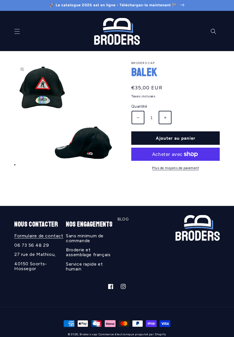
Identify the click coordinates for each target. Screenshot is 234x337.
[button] (17, 31)
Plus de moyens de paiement (175, 168)
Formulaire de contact (38, 235)
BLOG (123, 219)
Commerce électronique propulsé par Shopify (132, 334)
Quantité (139, 106)
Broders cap (88, 334)
